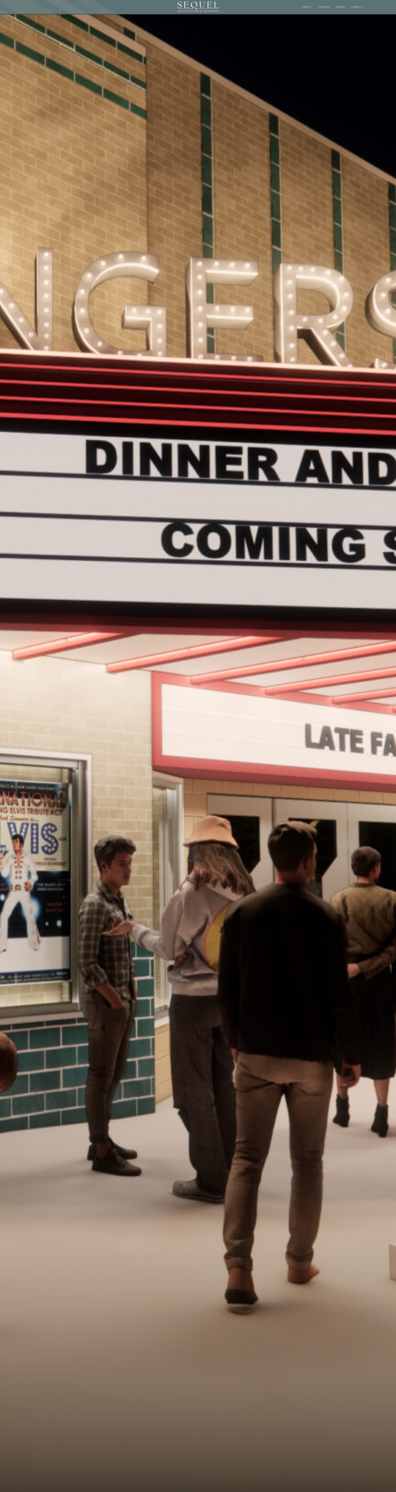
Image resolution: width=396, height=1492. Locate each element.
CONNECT (356, 7)
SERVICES (340, 7)
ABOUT (306, 7)
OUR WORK (324, 7)
